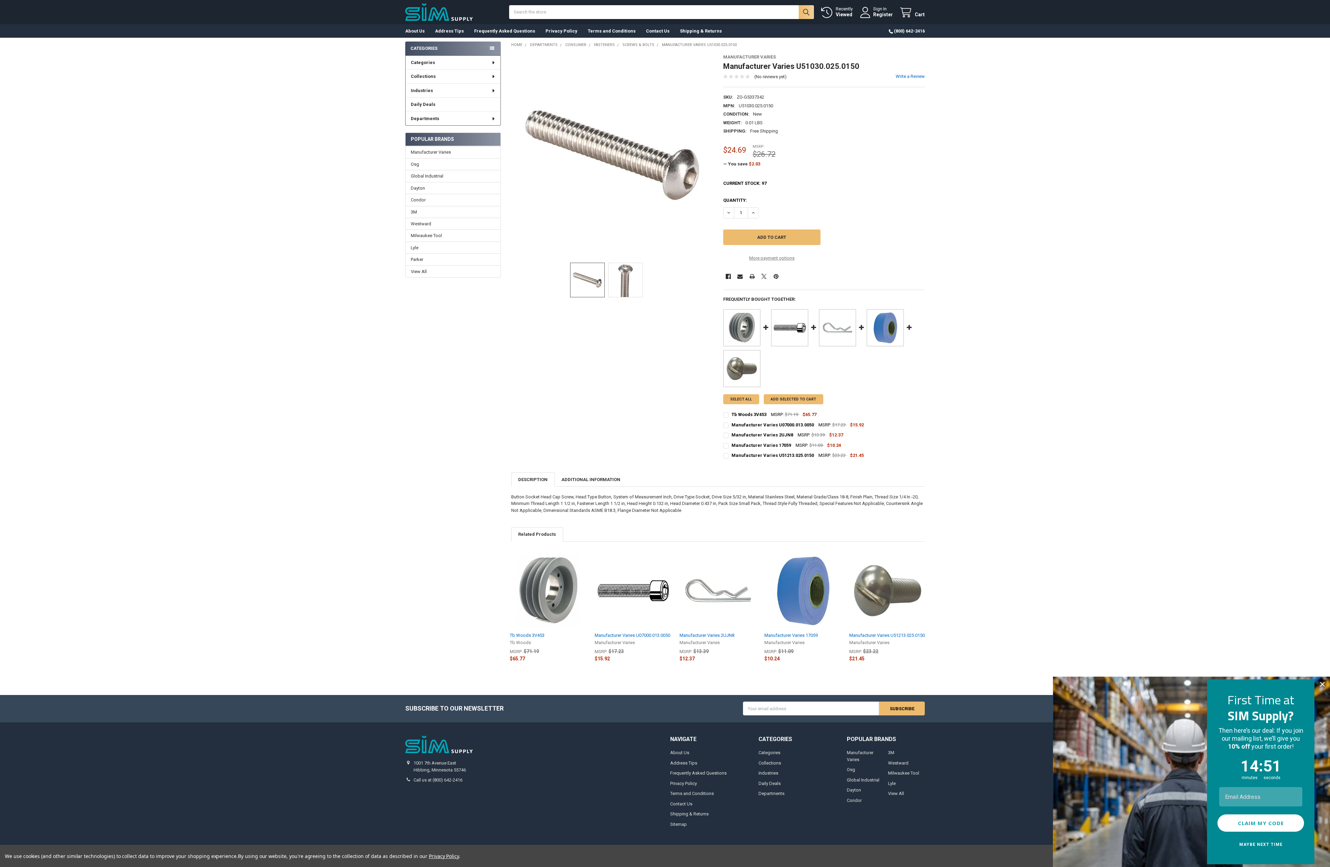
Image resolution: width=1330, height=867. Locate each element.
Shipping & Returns (701, 31)
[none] (612, 155)
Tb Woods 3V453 (527, 635)
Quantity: (735, 200)
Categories (423, 62)
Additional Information (590, 479)
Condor (418, 199)
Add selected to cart (793, 399)
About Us (415, 31)
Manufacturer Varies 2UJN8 (707, 635)
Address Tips (449, 31)
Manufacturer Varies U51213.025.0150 (887, 635)
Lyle (414, 247)
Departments (425, 118)
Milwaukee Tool (426, 235)
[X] (764, 276)
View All (419, 271)
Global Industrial (427, 176)
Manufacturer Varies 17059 (791, 635)
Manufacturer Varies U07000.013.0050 (632, 635)
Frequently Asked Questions (504, 31)
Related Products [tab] (537, 534)
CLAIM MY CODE (1261, 823)
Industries (422, 90)
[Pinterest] (776, 276)
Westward (421, 223)
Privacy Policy (561, 31)
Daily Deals (423, 104)
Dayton (418, 188)
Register (883, 14)
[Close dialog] (1322, 684)
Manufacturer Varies (431, 152)
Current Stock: (744, 183)
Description (533, 479)
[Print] (752, 276)
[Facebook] (728, 276)
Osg (415, 164)
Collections (423, 76)
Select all (741, 399)
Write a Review (910, 76)
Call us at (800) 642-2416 (438, 780)
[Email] (740, 276)
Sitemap (678, 824)
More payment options (772, 258)
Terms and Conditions (612, 31)
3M (414, 212)
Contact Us (658, 31)
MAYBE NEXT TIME (1261, 844)
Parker (417, 259)
